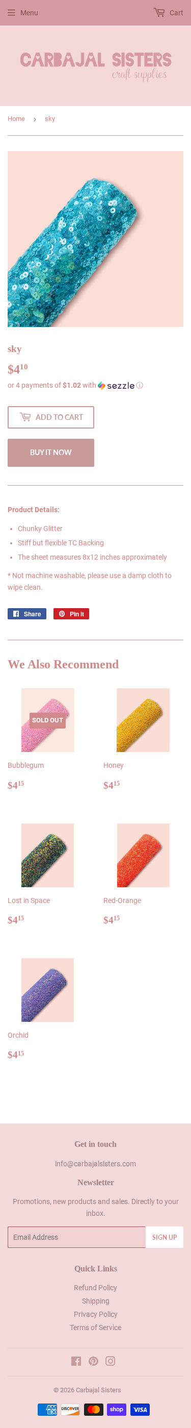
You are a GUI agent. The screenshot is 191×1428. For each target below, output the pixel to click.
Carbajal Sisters (98, 1390)
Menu (29, 13)
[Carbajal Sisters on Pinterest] (93, 1363)
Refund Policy (95, 1288)
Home (16, 118)
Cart (175, 13)
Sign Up (164, 1237)
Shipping (96, 1301)
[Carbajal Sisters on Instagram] (110, 1363)
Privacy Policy (96, 1314)
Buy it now (51, 452)
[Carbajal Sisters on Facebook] (76, 1363)
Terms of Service (95, 1327)
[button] (95, 385)
